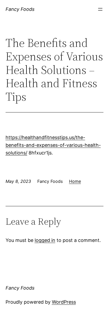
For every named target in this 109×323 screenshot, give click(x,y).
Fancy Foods (20, 9)
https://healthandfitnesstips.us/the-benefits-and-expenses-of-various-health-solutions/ (53, 145)
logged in (45, 240)
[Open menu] (100, 9)
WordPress (64, 302)
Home (75, 181)
